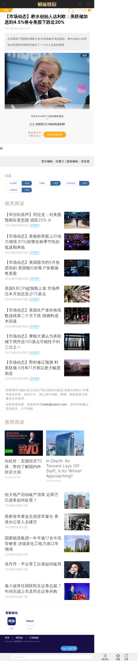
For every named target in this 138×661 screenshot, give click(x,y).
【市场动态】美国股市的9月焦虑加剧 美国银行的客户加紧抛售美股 (32, 268)
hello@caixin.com (54, 404)
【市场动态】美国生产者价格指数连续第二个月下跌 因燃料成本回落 (33, 316)
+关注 (26, 183)
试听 (84, 10)
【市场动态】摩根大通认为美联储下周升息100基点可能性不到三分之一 (33, 342)
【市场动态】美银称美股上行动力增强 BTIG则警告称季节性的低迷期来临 (33, 242)
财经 (6, 10)
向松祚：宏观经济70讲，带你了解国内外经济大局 (23, 466)
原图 (84, 55)
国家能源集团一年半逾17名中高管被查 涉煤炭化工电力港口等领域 (33, 543)
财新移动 (12, 613)
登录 (32, 124)
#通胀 (42, 183)
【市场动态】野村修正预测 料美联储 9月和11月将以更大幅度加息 (33, 368)
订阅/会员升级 (54, 134)
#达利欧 (13, 183)
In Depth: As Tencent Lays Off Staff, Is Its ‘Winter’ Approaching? (64, 468)
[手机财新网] (47, 4)
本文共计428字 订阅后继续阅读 (47, 116)
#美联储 (13, 190)
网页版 (19, 637)
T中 (78, 10)
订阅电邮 (33, 637)
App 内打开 (69, 648)
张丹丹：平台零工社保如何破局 (33, 563)
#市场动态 (71, 183)
